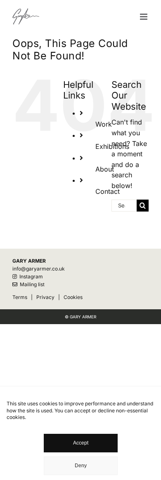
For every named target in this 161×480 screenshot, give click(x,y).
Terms (19, 297)
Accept (80, 443)
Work (103, 124)
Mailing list (31, 284)
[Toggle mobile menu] (144, 16)
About (104, 169)
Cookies (73, 297)
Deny (81, 465)
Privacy (45, 297)
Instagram (30, 276)
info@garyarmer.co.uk (38, 269)
